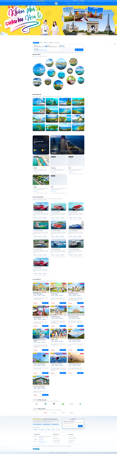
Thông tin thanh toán (56, 438)
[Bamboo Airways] (54, 412)
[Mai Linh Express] (63, 403)
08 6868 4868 (41, 439)
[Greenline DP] (72, 403)
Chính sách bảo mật (56, 442)
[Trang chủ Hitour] (34, 3)
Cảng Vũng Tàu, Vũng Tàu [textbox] (52, 46)
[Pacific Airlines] (63, 412)
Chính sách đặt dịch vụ (56, 440)
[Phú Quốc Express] (37, 403)
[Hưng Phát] (80, 403)
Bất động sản (71, 442)
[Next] (116, 25)
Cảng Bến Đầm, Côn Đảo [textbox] (40, 46)
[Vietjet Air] (45, 412)
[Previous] (1, 25)
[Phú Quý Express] (45, 403)
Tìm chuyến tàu (79, 49)
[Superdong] (54, 403)
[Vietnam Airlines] (37, 412)
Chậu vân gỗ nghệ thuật (73, 438)
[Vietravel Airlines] (72, 412)
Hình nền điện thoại (72, 440)
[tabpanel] (58, 25)
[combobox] (40, 45)
